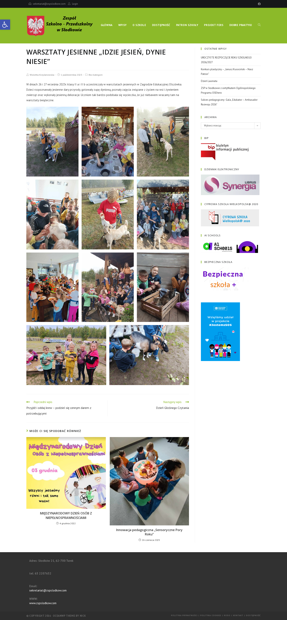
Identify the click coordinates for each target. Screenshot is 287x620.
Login (75, 3)
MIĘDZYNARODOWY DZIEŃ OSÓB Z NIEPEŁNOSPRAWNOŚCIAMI (66, 515)
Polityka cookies (210, 615)
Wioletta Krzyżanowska (42, 74)
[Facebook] (259, 4)
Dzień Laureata (209, 81)
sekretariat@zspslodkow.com (49, 3)
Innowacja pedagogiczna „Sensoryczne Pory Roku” (149, 532)
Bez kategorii (95, 74)
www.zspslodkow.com (42, 603)
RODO (227, 615)
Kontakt (238, 615)
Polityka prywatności (184, 615)
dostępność (253, 615)
